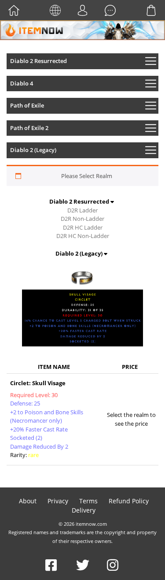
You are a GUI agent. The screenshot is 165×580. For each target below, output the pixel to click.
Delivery (83, 510)
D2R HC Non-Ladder (82, 236)
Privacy (58, 501)
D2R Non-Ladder (82, 219)
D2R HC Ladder (83, 227)
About (28, 501)
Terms (88, 501)
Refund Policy (129, 501)
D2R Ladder (82, 210)
